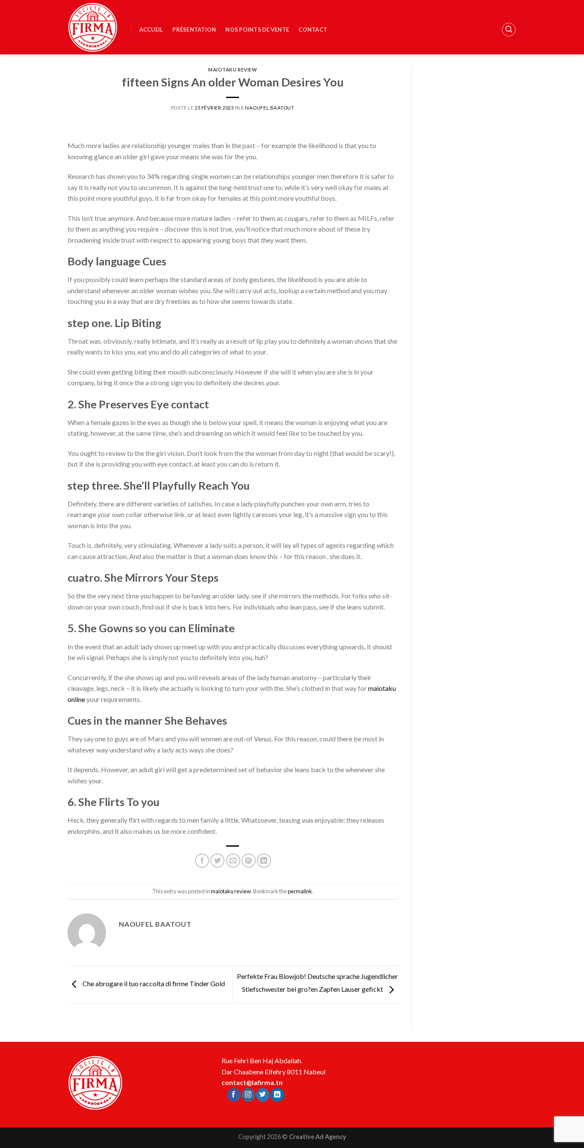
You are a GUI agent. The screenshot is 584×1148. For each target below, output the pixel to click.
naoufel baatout (269, 107)
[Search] (509, 29)
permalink (300, 891)
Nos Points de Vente (257, 29)
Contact (312, 29)
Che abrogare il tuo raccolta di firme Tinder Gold (153, 983)
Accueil (151, 29)
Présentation (194, 29)
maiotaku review (232, 69)
